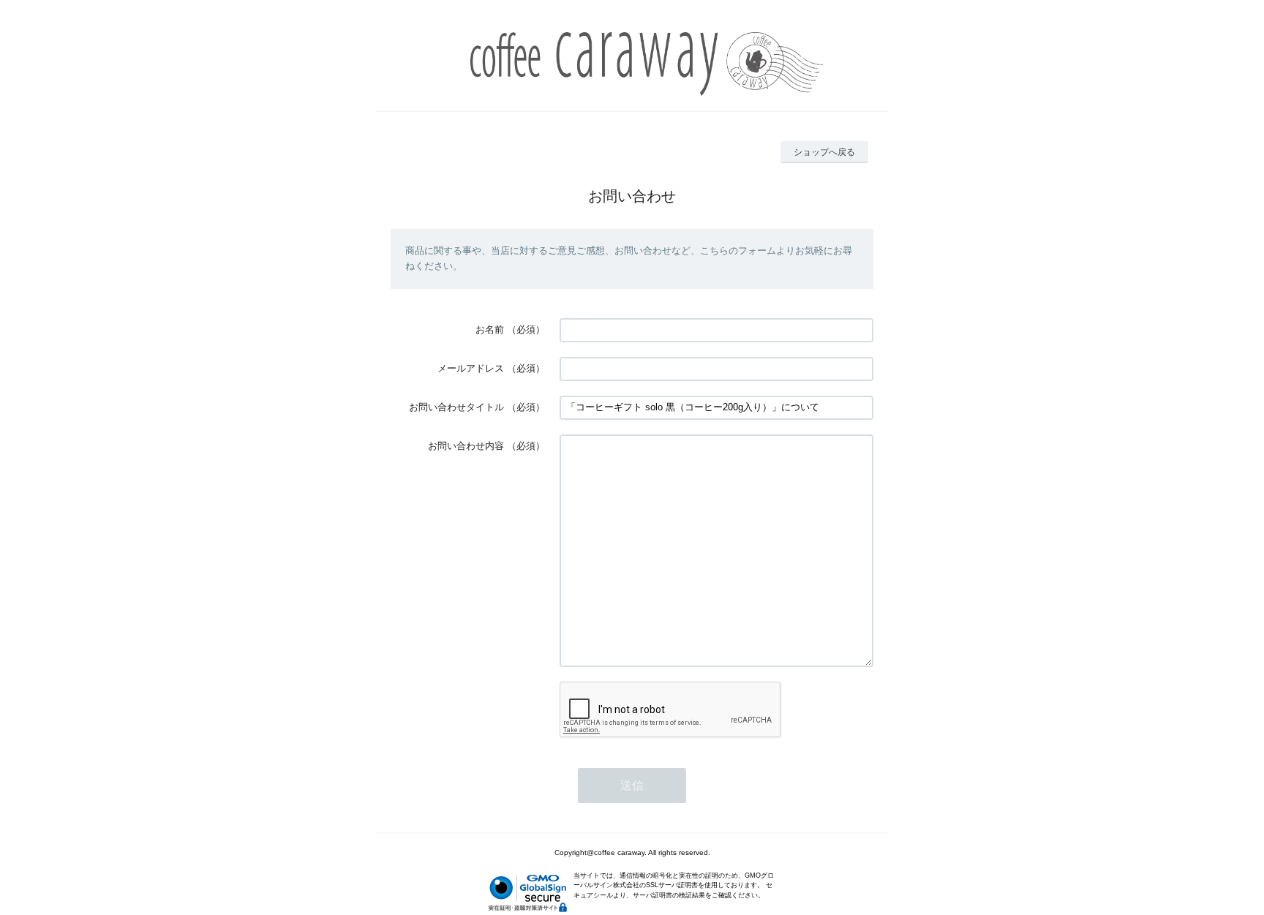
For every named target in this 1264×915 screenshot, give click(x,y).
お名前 (489, 329)
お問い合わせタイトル (456, 407)
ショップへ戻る (824, 152)
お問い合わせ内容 (466, 445)
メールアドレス (470, 368)
